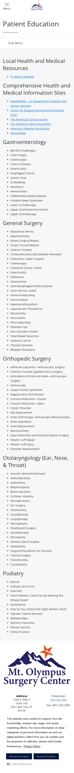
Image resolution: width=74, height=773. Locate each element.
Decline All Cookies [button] (19, 756)
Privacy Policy (32, 746)
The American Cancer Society (28, 119)
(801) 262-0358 (58, 699)
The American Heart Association (30, 124)
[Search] (62, 6)
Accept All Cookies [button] (46, 756)
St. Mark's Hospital (22, 76)
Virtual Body (18, 133)
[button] (19, 764)
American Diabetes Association (30, 128)
